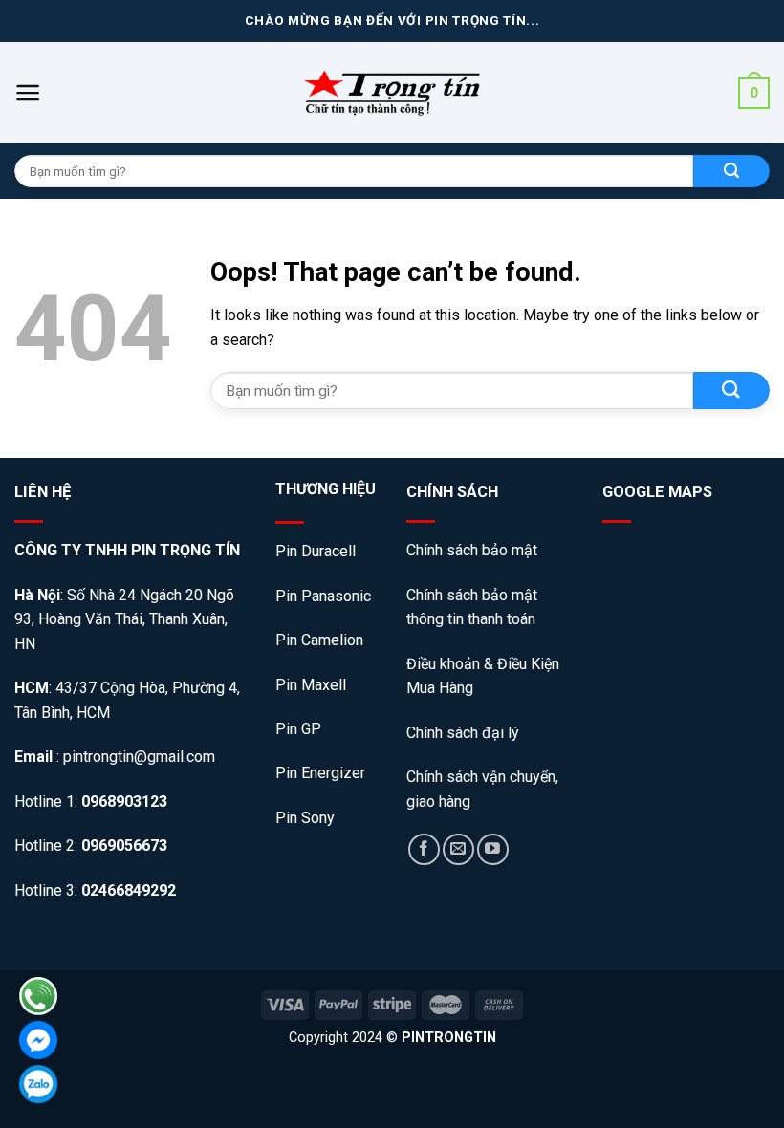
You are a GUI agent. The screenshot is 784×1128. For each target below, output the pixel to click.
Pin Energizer (320, 773)
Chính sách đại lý (462, 733)
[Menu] (28, 93)
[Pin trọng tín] (392, 93)
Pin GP (298, 729)
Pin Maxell (310, 685)
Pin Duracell (315, 551)
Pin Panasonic (323, 596)
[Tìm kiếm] (731, 171)
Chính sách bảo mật (473, 550)
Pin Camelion (319, 640)
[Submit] (731, 390)
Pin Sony (305, 818)
